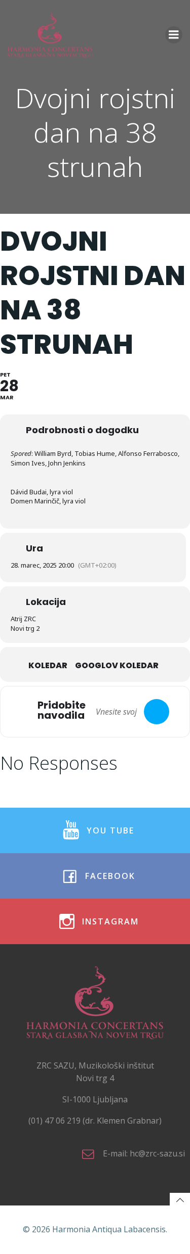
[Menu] (173, 34)
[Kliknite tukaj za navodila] (156, 711)
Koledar (47, 665)
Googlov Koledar (117, 665)
